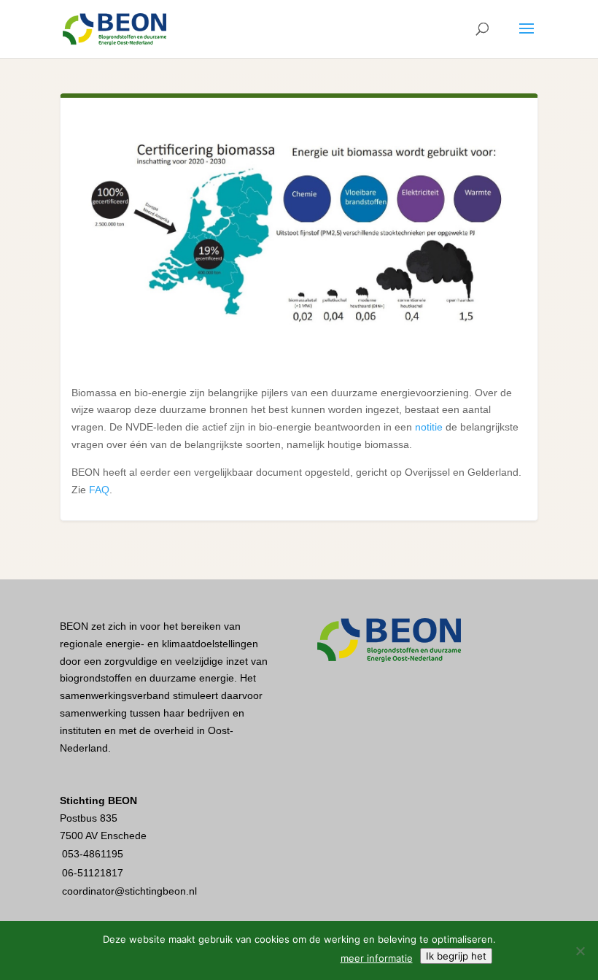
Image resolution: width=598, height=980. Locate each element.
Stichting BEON (98, 800)
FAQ (99, 489)
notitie (429, 427)
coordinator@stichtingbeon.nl (129, 891)
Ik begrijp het (456, 956)
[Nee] (579, 951)
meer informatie (377, 958)
